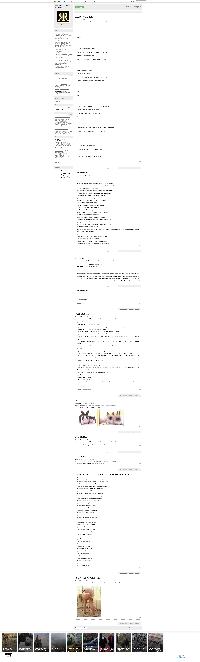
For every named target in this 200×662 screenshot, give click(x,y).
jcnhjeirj (57, 124)
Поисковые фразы (67, 177)
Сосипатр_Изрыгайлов (67, 131)
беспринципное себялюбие (60, 38)
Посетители (65, 176)
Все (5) (71, 75)
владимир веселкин (67, 39)
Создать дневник (79, 7)
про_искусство (66, 143)
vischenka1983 (58, 128)
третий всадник (63, 68)
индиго (63, 46)
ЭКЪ (87, 260)
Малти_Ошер (58, 129)
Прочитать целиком (98, 21)
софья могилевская (60, 67)
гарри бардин (57, 42)
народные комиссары (66, 54)
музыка (57, 54)
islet (71, 123)
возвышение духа (64, 40)
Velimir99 (57, 122)
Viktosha (61, 122)
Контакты (180, 656)
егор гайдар (58, 46)
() (126, 168)
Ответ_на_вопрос (67, 144)
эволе (69, 133)
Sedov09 (66, 120)
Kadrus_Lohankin (89, 21)
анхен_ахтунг (89, 177)
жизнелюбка (58, 133)
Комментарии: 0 (64, 94)
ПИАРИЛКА (64, 142)
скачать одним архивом (65, 66)
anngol (56, 123)
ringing (65, 125)
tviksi (61, 126)
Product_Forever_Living (60, 155)
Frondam (60, 157)
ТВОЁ (61, 142)
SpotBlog (57, 121)
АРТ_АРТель (58, 162)
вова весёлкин (58, 40)
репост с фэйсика (63, 60)
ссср (67, 67)
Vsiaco (64, 122)
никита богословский (59, 55)
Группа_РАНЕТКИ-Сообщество (62, 156)
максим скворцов (65, 51)
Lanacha (65, 118)
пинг (67, 133)
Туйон (87, 479)
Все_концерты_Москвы (66, 145)
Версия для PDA (180, 655)
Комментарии (66, 5)
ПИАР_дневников (68, 148)
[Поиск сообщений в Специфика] (68, 107)
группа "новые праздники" (62, 43)
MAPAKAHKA (58, 119)
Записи (56, 5)
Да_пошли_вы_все (90, 295)
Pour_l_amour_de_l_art (60, 154)
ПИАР (62, 143)
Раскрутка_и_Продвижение (61, 147)
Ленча (69, 128)
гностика (63, 42)
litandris (65, 153)
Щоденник (66, 132)
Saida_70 (62, 120)
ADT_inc (60, 117)
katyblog (64, 124)
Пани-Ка (64, 130)
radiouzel (62, 125)
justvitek (60, 124)
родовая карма (62, 61)
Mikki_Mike (57, 120)
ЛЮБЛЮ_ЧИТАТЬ (59, 144)
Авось (87, 1)
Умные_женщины (59, 153)
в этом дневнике (59, 109)
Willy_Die (68, 122)
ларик (64, 49)
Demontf (68, 117)
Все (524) (70, 114)
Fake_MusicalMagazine (66, 162)
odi (67, 124)
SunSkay (61, 121)
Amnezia (64, 117)
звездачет (63, 133)
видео (61, 39)
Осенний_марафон (90, 582)
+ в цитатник (91, 19)
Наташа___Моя (58, 130)
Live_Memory (58, 145)
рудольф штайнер (68, 61)
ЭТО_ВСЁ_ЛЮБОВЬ (59, 152)
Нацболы (57, 142)
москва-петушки (67, 52)
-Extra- (56, 117)
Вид (134, 1)
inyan (69, 123)
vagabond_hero (65, 126)
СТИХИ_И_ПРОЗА (59, 151)
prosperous (57, 125)
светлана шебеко (61, 63)
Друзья (60, 5)
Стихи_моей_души (59, 146)
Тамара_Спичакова (59, 132)
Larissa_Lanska (89, 461)
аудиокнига (62, 37)
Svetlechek (65, 121)
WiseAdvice (57, 164)
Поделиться (137, 168)
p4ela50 (69, 124)
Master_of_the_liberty (65, 119)
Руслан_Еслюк (58, 131)
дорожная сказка (68, 45)
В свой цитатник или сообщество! (111, 21)
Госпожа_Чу (64, 128)
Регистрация (67, 1)
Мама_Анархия (64, 129)
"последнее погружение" (61, 33)
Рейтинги (80, 1)
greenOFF (65, 123)
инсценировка (59, 48)
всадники (69, 40)
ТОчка (65, 35)
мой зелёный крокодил (59, 52)
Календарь (138, 627)
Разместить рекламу (180, 657)
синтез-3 (58, 65)
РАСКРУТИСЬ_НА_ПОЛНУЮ (65, 150)
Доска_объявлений (59, 148)
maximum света (59, 35)
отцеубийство (66, 59)
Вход (73, 1)
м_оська (57, 150)
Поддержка (131, 1)
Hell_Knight (88, 405)
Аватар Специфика (63, 17)
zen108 (56, 157)
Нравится (131, 168)
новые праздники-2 (60, 58)
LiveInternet (57, 1)
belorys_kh (60, 123)
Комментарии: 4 (64, 87)
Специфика (55, 7)
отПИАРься (57, 143)
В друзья (64, 24)
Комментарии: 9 (64, 84)
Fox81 (56, 118)
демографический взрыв (59, 45)
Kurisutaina (60, 118)
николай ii (65, 55)
